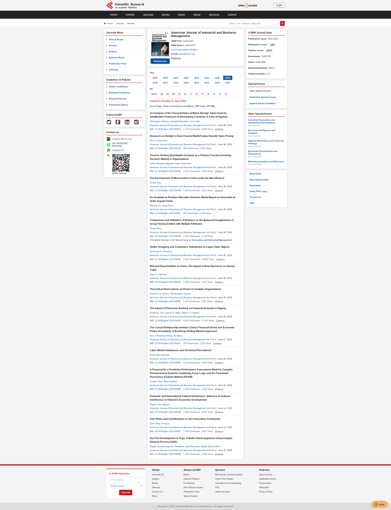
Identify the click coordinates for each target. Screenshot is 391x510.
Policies (264, 469)
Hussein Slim (156, 381)
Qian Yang (155, 423)
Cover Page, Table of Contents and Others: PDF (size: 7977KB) (182, 106)
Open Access (265, 474)
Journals (148, 14)
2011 (227, 83)
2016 (175, 83)
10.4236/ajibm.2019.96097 (168, 213)
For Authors (189, 483)
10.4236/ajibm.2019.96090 (168, 362)
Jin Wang (177, 335)
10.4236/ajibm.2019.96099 (168, 171)
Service (220, 469)
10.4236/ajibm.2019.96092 (168, 320)
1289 (272, 44)
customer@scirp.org (121, 139)
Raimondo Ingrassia (159, 355)
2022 (196, 78)
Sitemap (156, 487)
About (196, 14)
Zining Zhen (155, 182)
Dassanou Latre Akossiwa (187, 446)
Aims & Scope (116, 39)
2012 (217, 83)
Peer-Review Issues (193, 487)
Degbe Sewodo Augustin (162, 446)
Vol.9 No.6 (211, 125)
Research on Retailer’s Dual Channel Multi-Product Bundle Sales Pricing (192, 136)
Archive (113, 51)
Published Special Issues (263, 97)
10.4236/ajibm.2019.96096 (168, 236)
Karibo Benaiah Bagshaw (162, 163)
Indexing (113, 69)
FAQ (252, 203)
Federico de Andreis (159, 293)
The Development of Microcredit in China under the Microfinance (187, 178)
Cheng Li (165, 423)
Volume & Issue (222, 491)
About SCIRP (192, 469)
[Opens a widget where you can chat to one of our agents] (379, 504)
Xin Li (152, 335)
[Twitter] (109, 122)
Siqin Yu (154, 274)
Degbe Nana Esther (210, 446)
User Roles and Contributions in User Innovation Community (185, 419)
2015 (186, 83)
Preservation (265, 483)
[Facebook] (118, 122)
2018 (155, 83)
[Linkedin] (127, 122)
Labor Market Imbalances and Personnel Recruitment (180, 350)
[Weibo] (136, 122)
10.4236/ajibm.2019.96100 (168, 148)
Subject (155, 479)
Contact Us (255, 197)
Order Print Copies (224, 479)
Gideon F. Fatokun (190, 313)
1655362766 (118, 150)
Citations (176, 58)
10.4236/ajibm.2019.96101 (168, 129)
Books (166, 14)
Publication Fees (117, 63)
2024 (175, 78)
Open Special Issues (260, 91)
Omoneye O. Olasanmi (161, 251)
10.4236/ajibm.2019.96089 (168, 389)
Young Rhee (156, 228)
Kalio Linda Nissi (183, 163)
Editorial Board (116, 57)
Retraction (264, 487)
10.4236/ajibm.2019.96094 (168, 282)
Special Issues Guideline (263, 103)
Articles (130, 14)
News (181, 14)
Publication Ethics (118, 105)
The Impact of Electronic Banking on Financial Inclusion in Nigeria (188, 308)
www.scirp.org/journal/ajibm (184, 49)
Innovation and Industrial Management (212, 240)
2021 (207, 78)
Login (279, 5)
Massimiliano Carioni (180, 293)
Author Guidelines (118, 86)
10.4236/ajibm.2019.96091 (168, 343)
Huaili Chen (162, 140)
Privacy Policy (265, 491)
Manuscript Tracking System (229, 474)
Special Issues (190, 496)
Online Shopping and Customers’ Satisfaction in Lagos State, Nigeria (189, 247)
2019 (227, 78)
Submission (160, 61)
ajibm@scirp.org (187, 54)
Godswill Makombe (179, 121)
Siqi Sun (163, 274)
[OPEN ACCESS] (247, 5)
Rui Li (152, 140)
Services (214, 14)
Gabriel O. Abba (172, 313)
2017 (165, 83)
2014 (196, 83)
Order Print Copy (258, 191)
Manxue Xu (155, 205)
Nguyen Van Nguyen (160, 404)
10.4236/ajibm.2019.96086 (168, 454)
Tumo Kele (195, 121)
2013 (207, 83)
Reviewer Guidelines (119, 92)
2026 (155, 78)
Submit (232, 14)
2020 (217, 78)
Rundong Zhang (164, 335)
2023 (186, 78)
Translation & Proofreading (228, 483)
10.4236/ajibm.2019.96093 (168, 301)
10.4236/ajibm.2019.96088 (168, 412)
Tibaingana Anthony (159, 121)
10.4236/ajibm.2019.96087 (168, 431)
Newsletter (255, 185)
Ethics (186, 474)
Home (113, 14)
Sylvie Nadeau (170, 381)
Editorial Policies (117, 98)
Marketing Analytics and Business (266, 161)
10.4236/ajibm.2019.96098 (168, 190)
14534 (269, 50)
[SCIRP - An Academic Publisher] (125, 5)
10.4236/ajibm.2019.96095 (168, 259)
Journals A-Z (158, 474)
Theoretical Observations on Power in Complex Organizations (185, 289)
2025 (165, 78)
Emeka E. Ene (157, 313)
